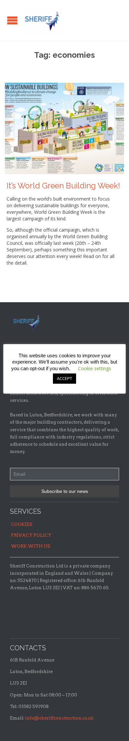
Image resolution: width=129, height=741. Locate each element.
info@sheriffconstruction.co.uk (59, 718)
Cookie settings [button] (94, 368)
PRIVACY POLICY (31, 535)
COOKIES (21, 524)
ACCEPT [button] (64, 378)
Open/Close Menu (12, 20)
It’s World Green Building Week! (63, 185)
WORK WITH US (30, 546)
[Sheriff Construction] (43, 20)
